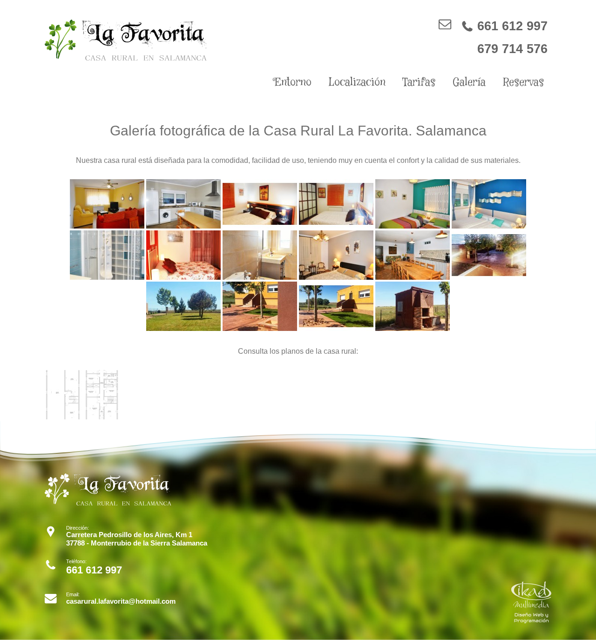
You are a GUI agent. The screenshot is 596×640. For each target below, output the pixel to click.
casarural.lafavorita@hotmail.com (121, 601)
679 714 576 (512, 48)
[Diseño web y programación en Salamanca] (531, 621)
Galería (469, 82)
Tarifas (418, 82)
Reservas (523, 82)
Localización (357, 82)
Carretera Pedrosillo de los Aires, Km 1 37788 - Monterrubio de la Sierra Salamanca (136, 539)
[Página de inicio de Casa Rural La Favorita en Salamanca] (126, 58)
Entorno (293, 82)
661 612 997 (504, 26)
